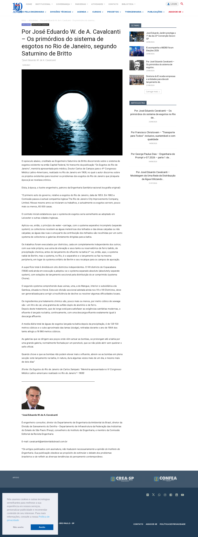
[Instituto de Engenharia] (17, 7)
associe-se (151, 524)
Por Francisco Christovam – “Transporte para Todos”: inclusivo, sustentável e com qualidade (152, 136)
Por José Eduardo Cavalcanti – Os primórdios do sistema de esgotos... (160, 64)
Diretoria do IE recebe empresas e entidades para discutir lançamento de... (160, 79)
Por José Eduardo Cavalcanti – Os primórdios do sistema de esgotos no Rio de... (153, 114)
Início (24, 20)
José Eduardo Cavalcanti (40, 25)
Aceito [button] (42, 527)
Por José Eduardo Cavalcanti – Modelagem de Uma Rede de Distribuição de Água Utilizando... (153, 176)
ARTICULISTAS (138, 103)
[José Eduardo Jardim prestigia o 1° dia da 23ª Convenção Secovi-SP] (136, 37)
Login (174, 4)
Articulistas (33, 20)
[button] (181, 3)
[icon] (148, 495)
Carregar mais (152, 91)
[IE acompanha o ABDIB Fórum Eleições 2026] (136, 51)
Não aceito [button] (18, 527)
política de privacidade (172, 524)
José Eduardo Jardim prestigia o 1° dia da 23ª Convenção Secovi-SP (161, 36)
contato (138, 524)
